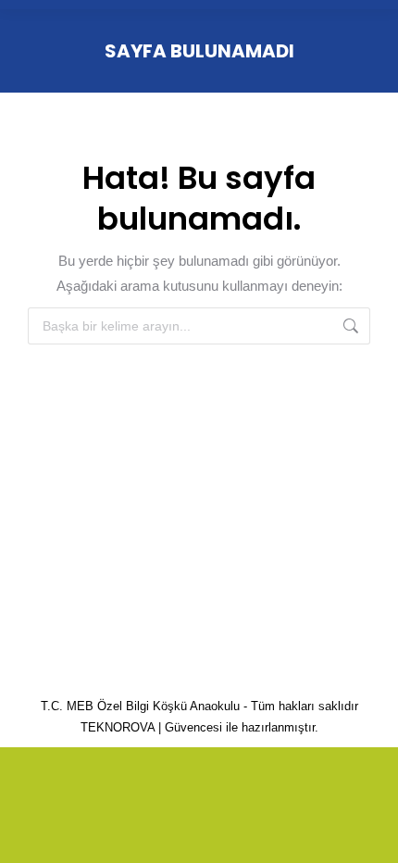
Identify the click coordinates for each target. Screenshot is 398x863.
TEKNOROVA (118, 727)
